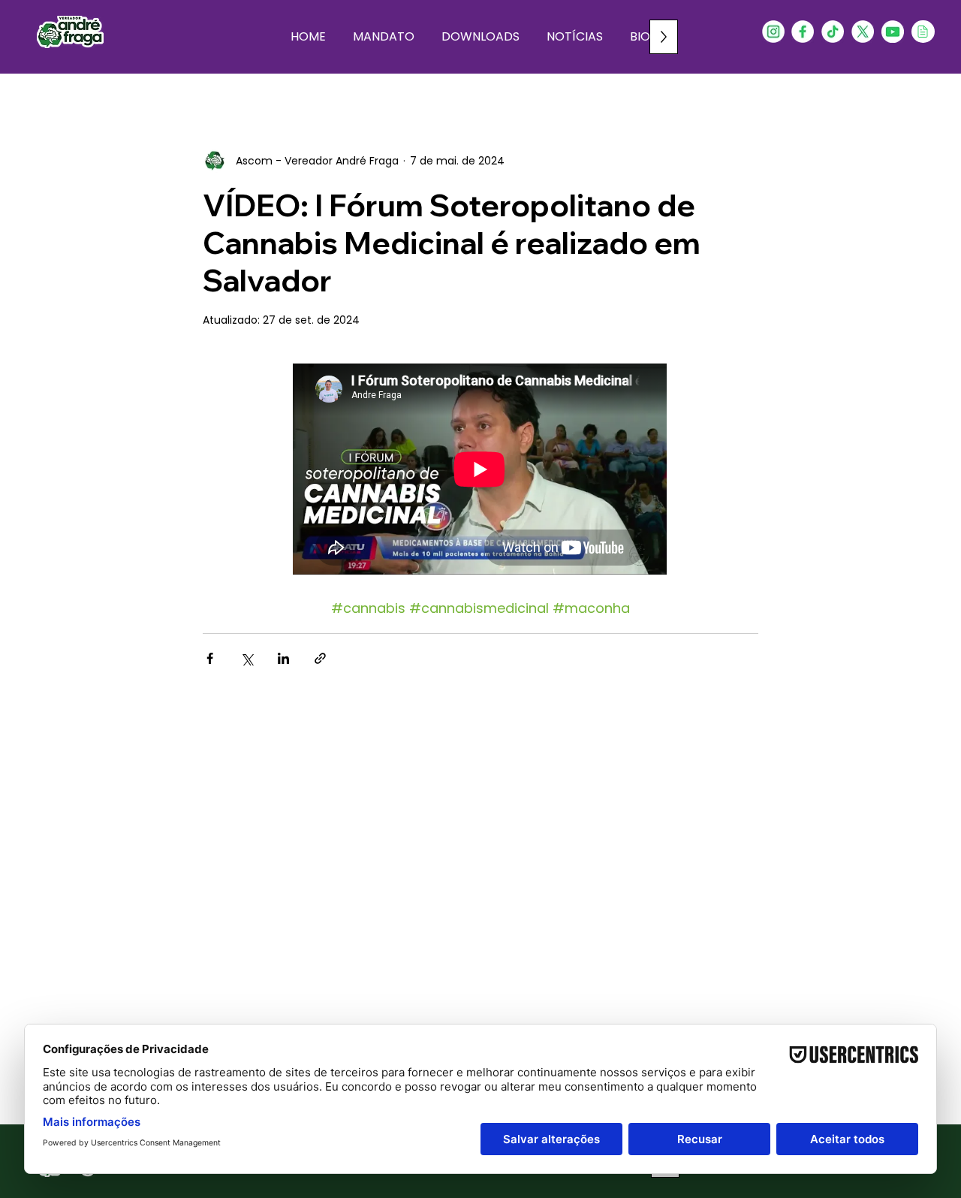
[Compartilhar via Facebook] (210, 658)
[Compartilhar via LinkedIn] (283, 658)
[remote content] (480, 471)
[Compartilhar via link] (320, 658)
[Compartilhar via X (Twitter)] (246, 658)
